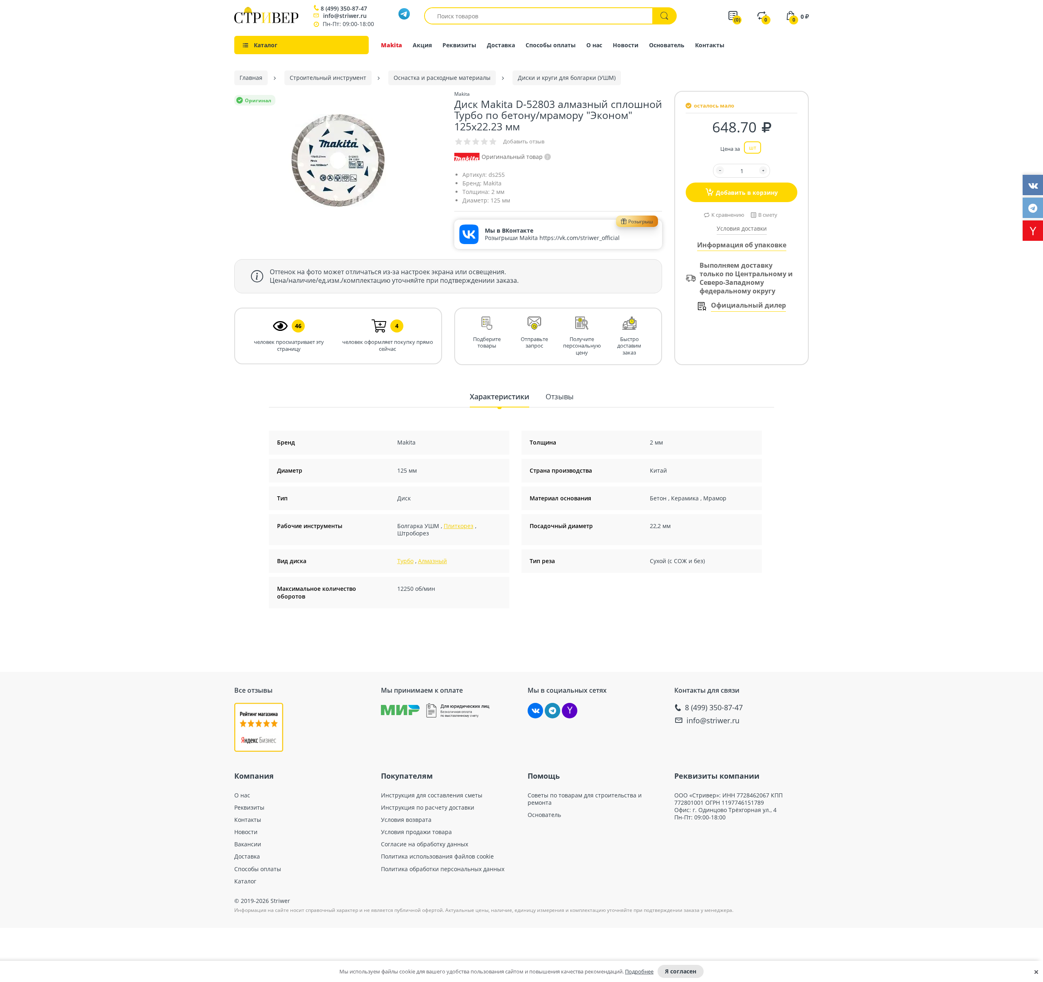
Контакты (709, 45)
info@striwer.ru (345, 16)
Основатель (666, 45)
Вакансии (247, 844)
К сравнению (727, 214)
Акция (422, 45)
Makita (391, 45)
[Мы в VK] (535, 710)
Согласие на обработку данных (424, 844)
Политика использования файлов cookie (437, 856)
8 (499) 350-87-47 (344, 8)
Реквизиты (459, 45)
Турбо (405, 561)
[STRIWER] (266, 21)
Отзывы (560, 396)
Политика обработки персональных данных (442, 869)
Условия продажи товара (416, 832)
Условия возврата (406, 819)
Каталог (245, 881)
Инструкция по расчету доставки (427, 807)
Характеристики (499, 396)
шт (752, 147)
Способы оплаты (551, 45)
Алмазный (432, 561)
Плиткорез (458, 526)
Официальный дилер (748, 305)
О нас (594, 45)
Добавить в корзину (747, 192)
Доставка (501, 45)
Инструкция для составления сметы (431, 795)
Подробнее (639, 971)
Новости (625, 45)
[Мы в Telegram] (552, 710)
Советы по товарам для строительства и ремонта (585, 799)
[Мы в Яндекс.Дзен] (569, 710)
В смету (767, 214)
